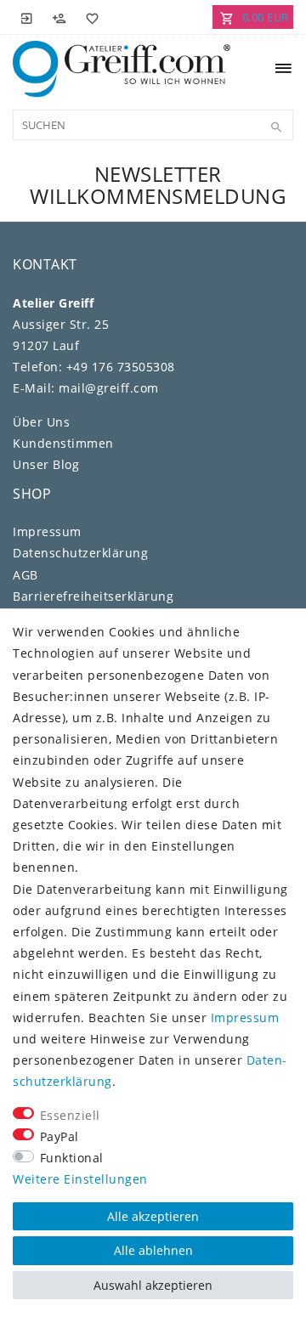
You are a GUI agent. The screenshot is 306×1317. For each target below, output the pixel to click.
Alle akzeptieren (153, 1216)
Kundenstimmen (63, 443)
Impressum (47, 531)
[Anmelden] (27, 17)
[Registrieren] (59, 17)
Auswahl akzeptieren (153, 1285)
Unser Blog (46, 464)
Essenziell (70, 1115)
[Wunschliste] (89, 17)
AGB (25, 575)
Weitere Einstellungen (80, 1179)
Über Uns (41, 422)
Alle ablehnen (153, 1250)
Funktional (72, 1158)
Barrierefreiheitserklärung (93, 596)
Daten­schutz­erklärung (80, 553)
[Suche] (276, 127)
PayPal (59, 1136)
